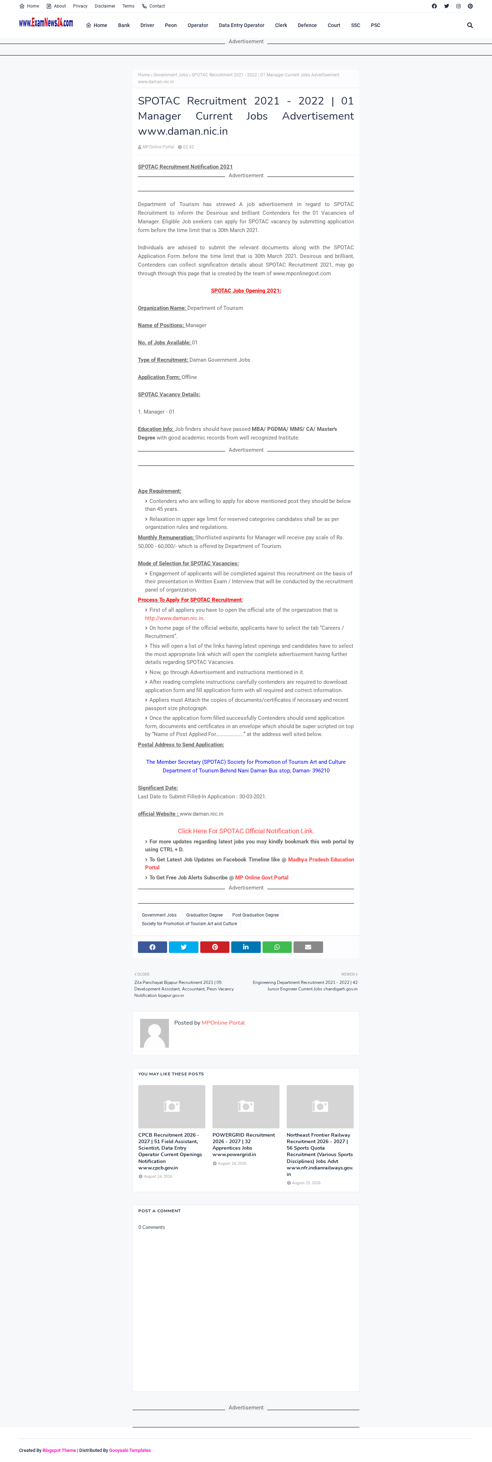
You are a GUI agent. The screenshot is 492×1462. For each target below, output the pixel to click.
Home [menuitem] (100, 25)
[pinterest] (469, 6)
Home (33, 6)
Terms (128, 6)
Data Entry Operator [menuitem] (241, 25)
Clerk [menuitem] (281, 25)
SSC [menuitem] (355, 25)
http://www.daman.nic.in (174, 618)
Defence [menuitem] (307, 25)
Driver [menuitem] (147, 25)
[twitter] (446, 6)
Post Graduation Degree (255, 915)
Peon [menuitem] (171, 25)
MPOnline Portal (158, 147)
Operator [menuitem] (198, 25)
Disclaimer (105, 6)
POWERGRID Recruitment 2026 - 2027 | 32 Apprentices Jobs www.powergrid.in (244, 1145)
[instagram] (458, 6)
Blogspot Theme (59, 1450)
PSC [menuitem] (375, 25)
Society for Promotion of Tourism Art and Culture (189, 923)
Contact (157, 6)
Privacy (80, 6)
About (60, 6)
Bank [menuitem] (124, 25)
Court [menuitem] (334, 25)
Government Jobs (170, 74)
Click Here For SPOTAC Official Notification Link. (246, 831)
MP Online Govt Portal (262, 877)
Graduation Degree (204, 915)
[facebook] (434, 6)
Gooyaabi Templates (130, 1450)
